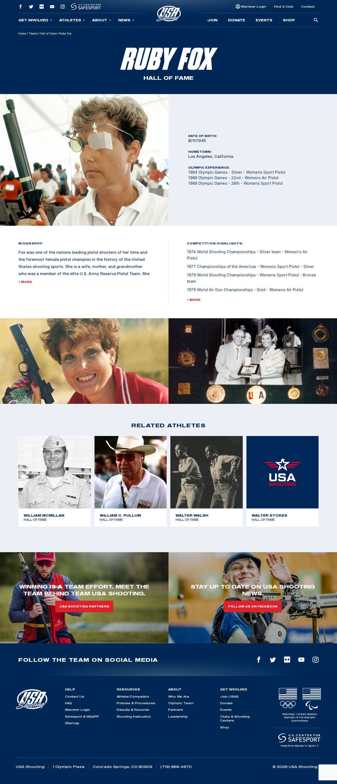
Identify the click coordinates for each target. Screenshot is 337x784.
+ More (25, 281)
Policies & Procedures (136, 703)
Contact (308, 6)
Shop (289, 20)
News (124, 20)
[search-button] (316, 20)
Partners (175, 709)
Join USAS (229, 696)
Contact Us (74, 696)
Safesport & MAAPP (82, 716)
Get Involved (33, 20)
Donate (236, 20)
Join (212, 20)
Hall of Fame (48, 33)
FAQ (68, 703)
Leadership (178, 716)
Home (22, 33)
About (99, 20)
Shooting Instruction (134, 716)
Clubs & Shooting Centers (235, 718)
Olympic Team (181, 703)
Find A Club (283, 6)
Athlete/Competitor (133, 696)
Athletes (70, 20)
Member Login (253, 6)
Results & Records (133, 709)
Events (264, 20)
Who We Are (178, 696)
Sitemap (72, 723)
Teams (33, 33)
